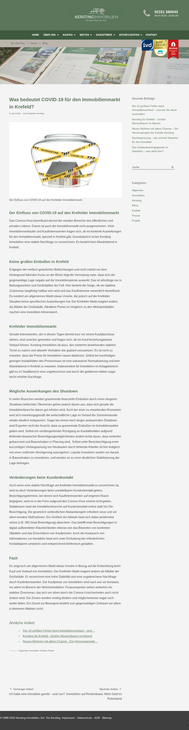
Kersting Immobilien (96, 14)
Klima (135, 205)
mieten (85, 34)
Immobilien (34, 651)
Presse (51, 651)
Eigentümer (104, 34)
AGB (97, 717)
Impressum (68, 717)
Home (35, 34)
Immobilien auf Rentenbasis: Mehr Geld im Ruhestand (94, 694)
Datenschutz (84, 717)
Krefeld (43, 651)
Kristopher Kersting (35, 113)
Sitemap (107, 717)
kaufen (68, 34)
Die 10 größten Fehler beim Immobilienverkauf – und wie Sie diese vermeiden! (154, 110)
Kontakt (151, 34)
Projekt (136, 220)
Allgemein (23, 651)
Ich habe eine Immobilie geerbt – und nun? (37, 692)
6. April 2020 (15, 113)
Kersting (137, 200)
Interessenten (129, 34)
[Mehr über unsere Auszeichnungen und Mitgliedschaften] (160, 51)
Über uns (49, 34)
